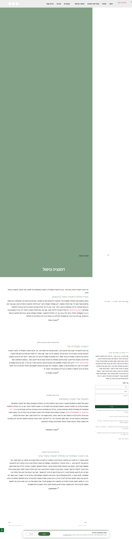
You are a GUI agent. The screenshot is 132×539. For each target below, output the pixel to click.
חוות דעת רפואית (93, 4)
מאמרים (67, 4)
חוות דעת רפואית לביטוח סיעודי (118, 416)
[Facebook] (17, 3)
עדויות (59, 4)
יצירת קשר (50, 4)
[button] (2, 530)
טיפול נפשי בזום (123, 439)
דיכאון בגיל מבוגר (75, 310)
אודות (104, 4)
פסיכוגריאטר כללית (81, 363)
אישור (44, 534)
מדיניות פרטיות (67, 535)
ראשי (111, 4)
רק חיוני (31, 534)
